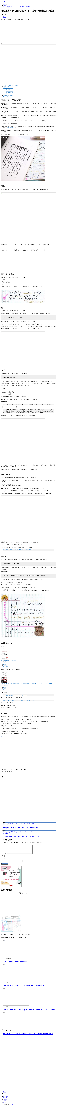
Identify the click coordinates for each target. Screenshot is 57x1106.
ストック (9, 94)
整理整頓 (5, 1096)
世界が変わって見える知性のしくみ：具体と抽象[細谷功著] (18, 549)
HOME (5, 4)
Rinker (6, 661)
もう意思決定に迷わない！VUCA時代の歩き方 (15, 695)
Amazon (5, 665)
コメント (3, 853)
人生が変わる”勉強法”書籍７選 (15, 961)
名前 (2, 855)
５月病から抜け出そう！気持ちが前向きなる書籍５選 (23, 985)
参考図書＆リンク (8, 95)
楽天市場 (5, 666)
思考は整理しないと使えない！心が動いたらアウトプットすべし (19, 700)
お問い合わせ (6, 1100)
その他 (5, 1099)
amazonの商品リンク (10, 127)
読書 (4, 5)
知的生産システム (8, 88)
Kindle (4, 664)
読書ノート (6, 86)
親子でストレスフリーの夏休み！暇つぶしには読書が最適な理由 (28, 1034)
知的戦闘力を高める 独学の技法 (8, 660)
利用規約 (5, 1102)
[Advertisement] (28, 31)
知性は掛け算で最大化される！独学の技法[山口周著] (16, 6)
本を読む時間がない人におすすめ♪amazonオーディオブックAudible (29, 1010)
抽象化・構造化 (11, 92)
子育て (5, 1093)
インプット (9, 91)
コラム (5, 1094)
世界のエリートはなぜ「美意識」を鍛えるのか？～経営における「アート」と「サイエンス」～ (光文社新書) (28, 683)
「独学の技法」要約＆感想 (10, 85)
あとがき (6, 96)
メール (3, 858)
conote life (3, 1)
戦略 (8, 89)
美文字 (5, 1097)
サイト (2, 861)
